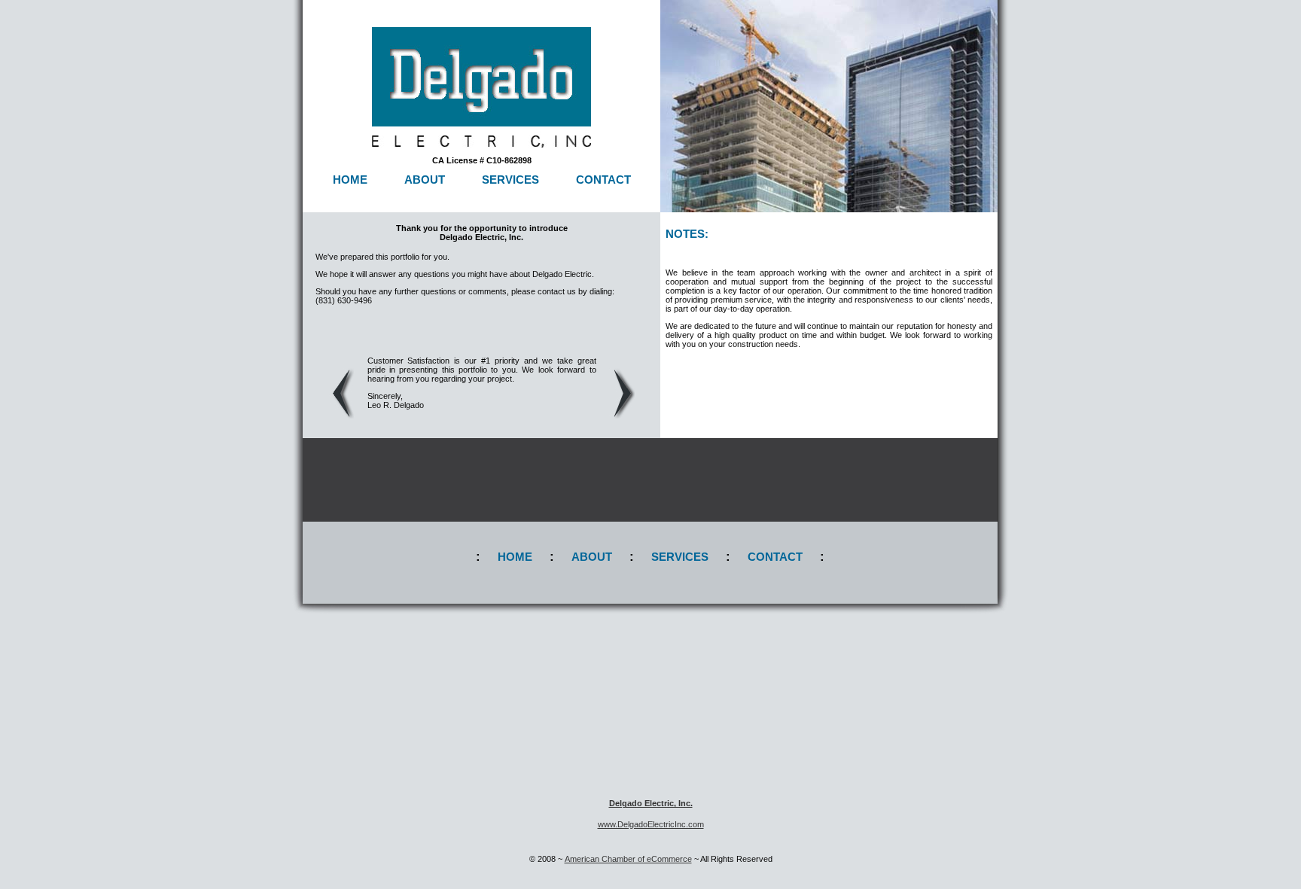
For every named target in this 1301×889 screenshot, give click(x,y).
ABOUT (424, 179)
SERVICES (510, 179)
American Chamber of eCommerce (628, 858)
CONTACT (603, 179)
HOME (350, 179)
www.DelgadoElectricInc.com (651, 824)
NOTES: (687, 233)
